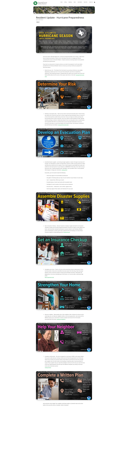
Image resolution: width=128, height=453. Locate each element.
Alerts (75, 2)
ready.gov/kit (64, 170)
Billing (65, 2)
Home (61, 2)
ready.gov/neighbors (61, 319)
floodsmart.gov (66, 232)
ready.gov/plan (48, 367)
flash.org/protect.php (49, 277)
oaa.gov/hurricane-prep (63, 124)
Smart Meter (80, 2)
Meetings (70, 2)
